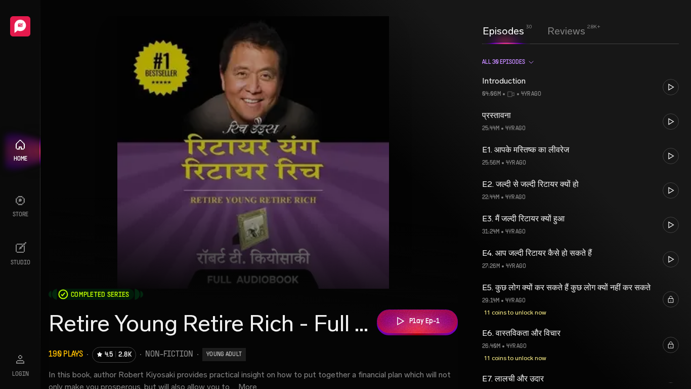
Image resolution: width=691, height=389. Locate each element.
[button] (580, 87)
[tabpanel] (580, 216)
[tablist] (534, 31)
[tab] (503, 30)
